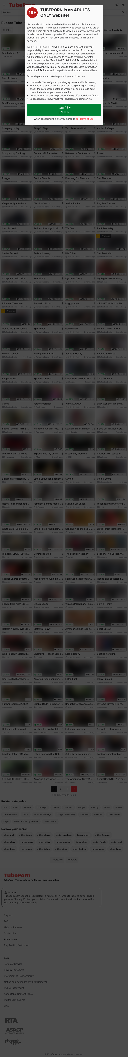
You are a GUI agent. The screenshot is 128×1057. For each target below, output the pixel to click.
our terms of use (85, 118)
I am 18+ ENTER (64, 110)
